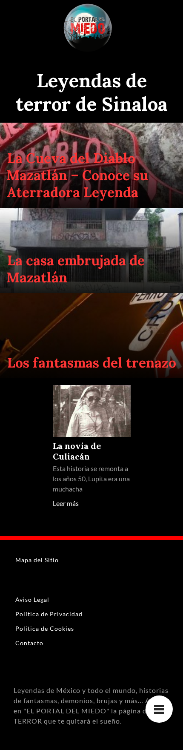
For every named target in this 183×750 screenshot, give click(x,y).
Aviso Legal (32, 599)
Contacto (29, 643)
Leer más (66, 503)
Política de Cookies (44, 628)
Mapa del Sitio (37, 559)
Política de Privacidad (49, 614)
